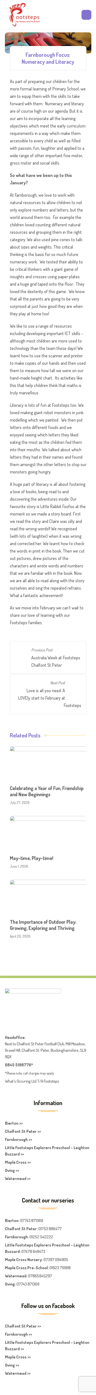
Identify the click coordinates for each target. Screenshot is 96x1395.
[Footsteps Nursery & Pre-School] (24, 15)
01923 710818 (60, 1267)
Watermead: (16, 1275)
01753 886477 (50, 1228)
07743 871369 (31, 1220)
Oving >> (12, 1170)
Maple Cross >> (18, 1162)
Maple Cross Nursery (23, 1259)
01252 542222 (41, 1236)
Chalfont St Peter (21, 1228)
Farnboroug (15, 1236)
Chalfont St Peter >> (23, 1131)
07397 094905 (56, 1259)
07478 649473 (33, 1251)
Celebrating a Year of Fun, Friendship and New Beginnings (46, 791)
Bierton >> (14, 1123)
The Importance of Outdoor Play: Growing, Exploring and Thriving (43, 925)
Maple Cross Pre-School (26, 1267)
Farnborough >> (18, 1139)
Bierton (11, 1220)
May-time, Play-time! (31, 858)
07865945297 (40, 1275)
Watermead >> (18, 1178)
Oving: (10, 1284)
